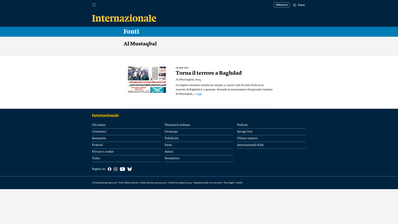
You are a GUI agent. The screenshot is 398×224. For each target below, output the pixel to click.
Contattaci (99, 131)
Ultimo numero (247, 138)
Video (96, 158)
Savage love (245, 131)
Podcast (242, 125)
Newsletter (172, 158)
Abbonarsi (282, 5)
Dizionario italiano (177, 125)
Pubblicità (171, 138)
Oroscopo (171, 131)
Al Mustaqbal (185, 79)
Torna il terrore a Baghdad (209, 73)
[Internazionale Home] (106, 115)
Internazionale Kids (250, 145)
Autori (169, 151)
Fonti (131, 32)
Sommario (99, 138)
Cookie (239, 183)
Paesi (168, 145)
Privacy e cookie (103, 151)
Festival (97, 145)
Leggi (198, 94)
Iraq (198, 79)
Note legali (229, 183)
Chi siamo (99, 125)
